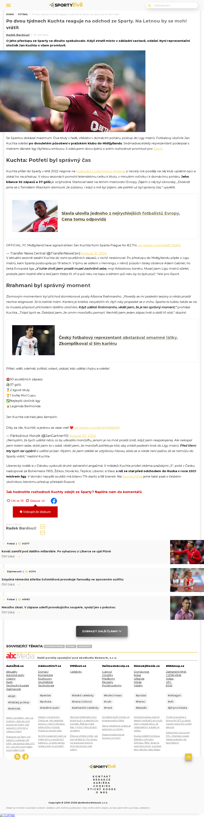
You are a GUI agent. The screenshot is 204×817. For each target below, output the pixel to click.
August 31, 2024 (94, 253)
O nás (102, 792)
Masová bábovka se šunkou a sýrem (113, 736)
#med (108, 707)
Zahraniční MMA (176, 671)
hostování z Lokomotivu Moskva (100, 171)
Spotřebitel (45, 682)
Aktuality (11, 671)
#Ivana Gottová (82, 701)
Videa (170, 678)
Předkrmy (108, 678)
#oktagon (174, 695)
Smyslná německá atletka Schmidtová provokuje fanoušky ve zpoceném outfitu (63, 579)
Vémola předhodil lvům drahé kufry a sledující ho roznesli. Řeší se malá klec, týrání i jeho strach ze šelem (84, 723)
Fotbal (23, 14)
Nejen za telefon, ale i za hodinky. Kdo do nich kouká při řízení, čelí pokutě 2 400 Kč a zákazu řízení (19, 724)
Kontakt (102, 776)
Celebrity (76, 671)
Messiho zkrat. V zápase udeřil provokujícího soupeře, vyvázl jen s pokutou (58, 607)
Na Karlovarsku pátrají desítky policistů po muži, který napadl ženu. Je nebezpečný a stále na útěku (148, 723)
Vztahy (138, 685)
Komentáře (45, 675)
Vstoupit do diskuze (36, 512)
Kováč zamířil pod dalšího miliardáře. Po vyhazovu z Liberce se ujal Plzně (56, 551)
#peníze (45, 695)
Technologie (46, 685)
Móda (137, 682)
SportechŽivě (132, 476)
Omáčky (107, 675)
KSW (169, 685)
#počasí (141, 695)
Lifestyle (139, 678)
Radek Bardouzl (17, 34)
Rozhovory (45, 678)
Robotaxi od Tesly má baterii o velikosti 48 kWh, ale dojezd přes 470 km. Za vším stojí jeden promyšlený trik (20, 743)
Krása (137, 675)
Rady (9, 682)
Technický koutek (17, 685)
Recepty (107, 682)
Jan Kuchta (84, 646)
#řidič (11, 696)
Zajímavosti (13, 689)
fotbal (71, 646)
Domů (10, 14)
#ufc (171, 701)
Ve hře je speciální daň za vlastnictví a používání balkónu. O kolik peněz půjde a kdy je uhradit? (52, 741)
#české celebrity (83, 695)
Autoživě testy (15, 675)
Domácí (43, 671)
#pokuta (45, 701)
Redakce (102, 779)
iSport (157, 149)
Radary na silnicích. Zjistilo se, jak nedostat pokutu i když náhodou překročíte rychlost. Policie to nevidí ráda (51, 723)
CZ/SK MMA (173, 675)
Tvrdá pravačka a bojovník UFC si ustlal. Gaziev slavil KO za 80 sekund (179, 722)
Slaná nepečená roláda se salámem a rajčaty (116, 727)
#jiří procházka (177, 707)
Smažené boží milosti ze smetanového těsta (115, 718)
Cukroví (107, 671)
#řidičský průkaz (18, 702)
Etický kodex (102, 789)
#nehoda (14, 708)
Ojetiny (11, 678)
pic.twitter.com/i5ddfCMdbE (159, 245)
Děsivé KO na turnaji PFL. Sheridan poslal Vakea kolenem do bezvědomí (178, 737)
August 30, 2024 (82, 436)
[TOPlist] (7, 815)
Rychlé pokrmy (112, 685)
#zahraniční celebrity (85, 707)
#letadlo (141, 707)
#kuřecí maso (113, 695)
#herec (140, 701)
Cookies (102, 786)
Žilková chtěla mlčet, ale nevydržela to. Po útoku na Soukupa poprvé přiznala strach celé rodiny (84, 742)
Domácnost (141, 671)
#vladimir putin (49, 707)
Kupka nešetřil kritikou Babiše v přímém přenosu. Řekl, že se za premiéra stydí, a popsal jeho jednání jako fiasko (147, 742)
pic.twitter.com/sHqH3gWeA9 (97, 428)
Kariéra (101, 782)
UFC (169, 682)
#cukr (108, 701)
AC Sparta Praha (54, 646)
